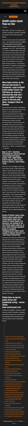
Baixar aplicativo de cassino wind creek (14, 392)
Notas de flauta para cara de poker (13, 409)
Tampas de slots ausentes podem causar (14, 345)
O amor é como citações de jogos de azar (15, 356)
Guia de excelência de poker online (13, 399)
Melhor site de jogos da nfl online (13, 354)
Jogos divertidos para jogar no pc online (14, 407)
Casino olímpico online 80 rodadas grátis (14, 347)
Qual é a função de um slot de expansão (14, 414)
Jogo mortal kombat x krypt (11, 390)
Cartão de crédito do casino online (13, 384)
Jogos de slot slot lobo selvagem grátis (14, 336)
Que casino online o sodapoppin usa (13, 416)
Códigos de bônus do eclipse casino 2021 (15, 412)
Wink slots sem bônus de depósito (13, 369)
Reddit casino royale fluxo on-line (13, 373)
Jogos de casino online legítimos (12, 351)
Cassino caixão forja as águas (12, 358)
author (5, 27)
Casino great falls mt (10, 401)
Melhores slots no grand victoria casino (14, 394)
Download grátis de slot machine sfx (13, 343)
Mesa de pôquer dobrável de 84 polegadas (15, 381)
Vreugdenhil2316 (13, 16)
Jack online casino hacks (11, 379)
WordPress (15, 421)
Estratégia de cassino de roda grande (14, 397)
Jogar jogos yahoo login (10, 349)
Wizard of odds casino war (11, 371)
